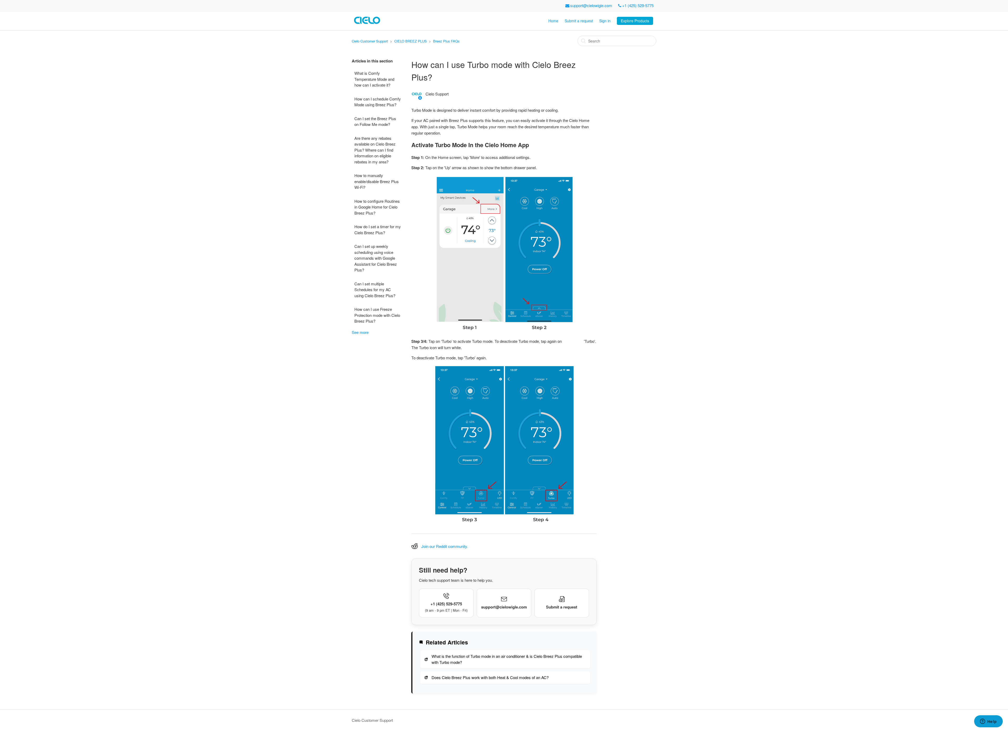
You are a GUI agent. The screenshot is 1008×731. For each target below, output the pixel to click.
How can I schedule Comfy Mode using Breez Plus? (377, 102)
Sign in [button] (605, 20)
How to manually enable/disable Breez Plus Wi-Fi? (376, 181)
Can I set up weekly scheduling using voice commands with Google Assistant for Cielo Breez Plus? (375, 258)
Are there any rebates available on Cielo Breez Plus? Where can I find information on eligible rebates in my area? (375, 149)
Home (553, 20)
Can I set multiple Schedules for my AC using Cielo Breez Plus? (374, 289)
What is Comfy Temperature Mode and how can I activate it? (374, 79)
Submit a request (579, 20)
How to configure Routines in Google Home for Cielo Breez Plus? (377, 207)
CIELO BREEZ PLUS (410, 41)
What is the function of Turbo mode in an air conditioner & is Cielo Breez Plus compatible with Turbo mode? (507, 659)
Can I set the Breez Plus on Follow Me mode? (375, 121)
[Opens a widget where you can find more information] (988, 721)
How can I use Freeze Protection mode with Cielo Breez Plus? (377, 315)
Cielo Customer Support (370, 41)
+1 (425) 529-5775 (638, 5)
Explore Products (635, 20)
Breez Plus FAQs (446, 41)
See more (360, 332)
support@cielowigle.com (591, 5)
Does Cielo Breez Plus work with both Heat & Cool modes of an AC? (490, 677)
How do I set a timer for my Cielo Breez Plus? (377, 229)
